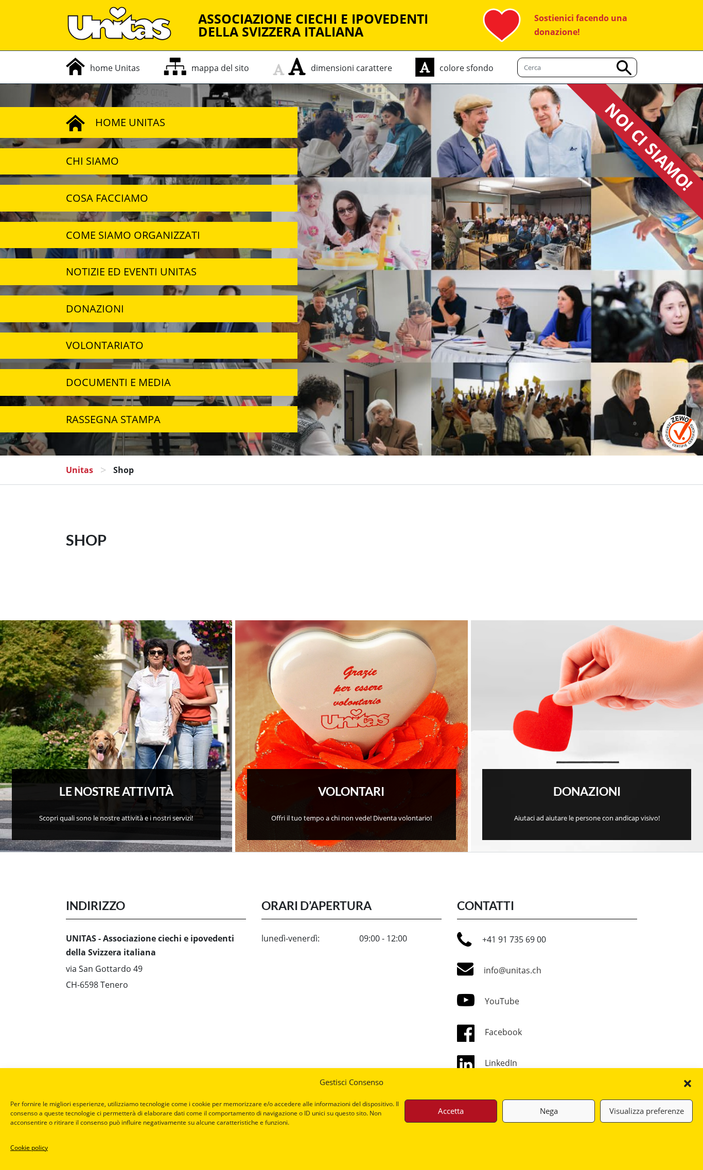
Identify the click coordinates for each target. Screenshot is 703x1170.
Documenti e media (118, 382)
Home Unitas (130, 122)
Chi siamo (92, 161)
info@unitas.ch (512, 970)
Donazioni (95, 309)
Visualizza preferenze (646, 1111)
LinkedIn (501, 1063)
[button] (687, 1082)
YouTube (502, 1001)
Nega (549, 1111)
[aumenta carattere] (297, 66)
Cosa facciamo (107, 198)
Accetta (451, 1111)
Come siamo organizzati (133, 235)
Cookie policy (29, 1147)
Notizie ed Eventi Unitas (131, 271)
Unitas (79, 470)
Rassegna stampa (113, 419)
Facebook (503, 1032)
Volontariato (105, 345)
